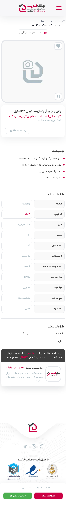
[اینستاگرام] (33, 446)
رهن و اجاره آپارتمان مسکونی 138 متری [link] (48, 25)
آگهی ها (61, 21)
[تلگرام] (24, 446)
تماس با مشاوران (18, 496)
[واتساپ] (41, 446)
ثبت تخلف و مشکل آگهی (31, 33)
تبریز (51, 21)
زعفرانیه (42, 21)
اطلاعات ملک (48, 496)
